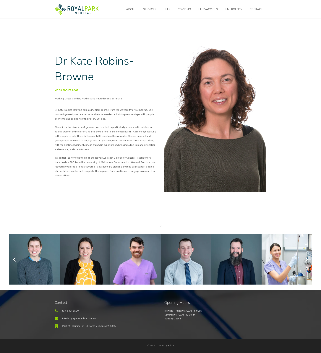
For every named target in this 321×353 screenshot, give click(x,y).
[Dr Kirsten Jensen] (85, 259)
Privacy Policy (166, 345)
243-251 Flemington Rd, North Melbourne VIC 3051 (89, 326)
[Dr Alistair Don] (236, 259)
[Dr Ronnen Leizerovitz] (135, 259)
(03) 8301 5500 (70, 311)
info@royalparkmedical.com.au (79, 318)
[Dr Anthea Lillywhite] (34, 259)
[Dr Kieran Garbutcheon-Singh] (186, 259)
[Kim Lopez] (287, 259)
